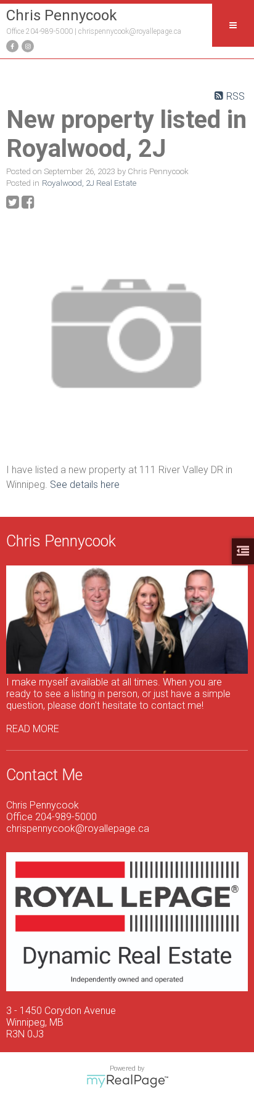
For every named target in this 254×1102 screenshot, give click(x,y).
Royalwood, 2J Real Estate (89, 183)
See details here (85, 484)
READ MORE (32, 729)
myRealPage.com (127, 1081)
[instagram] (26, 45)
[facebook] (10, 45)
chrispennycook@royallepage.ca (129, 31)
